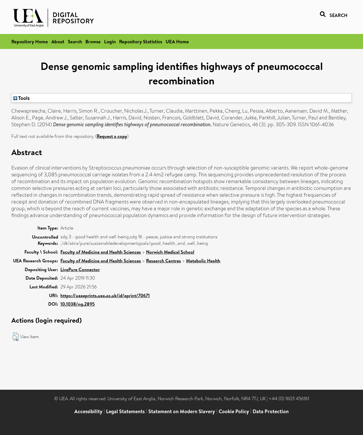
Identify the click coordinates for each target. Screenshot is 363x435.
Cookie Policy (234, 411)
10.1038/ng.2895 (77, 304)
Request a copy (112, 136)
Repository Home (29, 41)
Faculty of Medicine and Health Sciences (100, 252)
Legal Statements (125, 411)
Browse (93, 41)
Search (75, 41)
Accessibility (88, 411)
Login (110, 41)
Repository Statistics (140, 41)
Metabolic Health (203, 261)
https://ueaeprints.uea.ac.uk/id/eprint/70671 (105, 295)
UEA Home (177, 41)
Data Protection (271, 411)
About (57, 41)
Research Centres (163, 261)
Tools (23, 98)
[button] (15, 337)
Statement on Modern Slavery (181, 411)
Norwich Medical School (170, 252)
